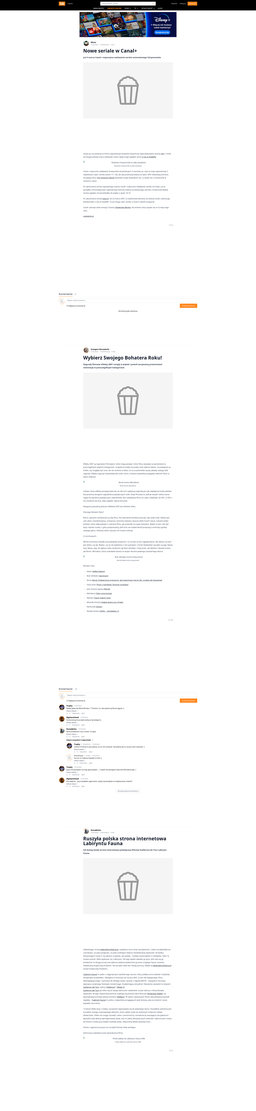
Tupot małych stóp (102, 598)
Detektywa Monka (123, 207)
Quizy (160, 8)
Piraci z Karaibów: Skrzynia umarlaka (112, 584)
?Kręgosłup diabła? (155, 993)
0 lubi (112, 45)
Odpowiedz (76, 713)
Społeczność (147, 8)
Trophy (69, 706)
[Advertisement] (128, 136)
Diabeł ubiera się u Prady (112, 602)
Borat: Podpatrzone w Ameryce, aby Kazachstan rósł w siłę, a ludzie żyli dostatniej (127, 580)
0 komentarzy (104, 45)
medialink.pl (88, 216)
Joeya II (105, 198)
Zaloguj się (183, 3)
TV (135, 8)
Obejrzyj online (114, 8)
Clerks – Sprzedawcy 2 (109, 611)
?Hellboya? (110, 987)
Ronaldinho (71, 729)
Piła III (107, 589)
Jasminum (103, 576)
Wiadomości (98, 8)
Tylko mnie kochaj (103, 593)
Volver (99, 606)
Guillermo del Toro (91, 987)
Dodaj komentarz (188, 306)
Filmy (127, 8)
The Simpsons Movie (105, 178)
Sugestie (70, 3)
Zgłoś (83, 713)
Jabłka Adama (98, 571)
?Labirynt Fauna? (90, 974)
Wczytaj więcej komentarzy (128, 791)
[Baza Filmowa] (62, 3)
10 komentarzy (105, 352)
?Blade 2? (121, 987)
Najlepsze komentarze (76, 306)
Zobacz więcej (71, 711)
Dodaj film (174, 3)
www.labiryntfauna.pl (109, 949)
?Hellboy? (121, 997)
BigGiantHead (72, 717)
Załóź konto (192, 4)
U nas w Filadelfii (149, 157)
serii (162, 153)
